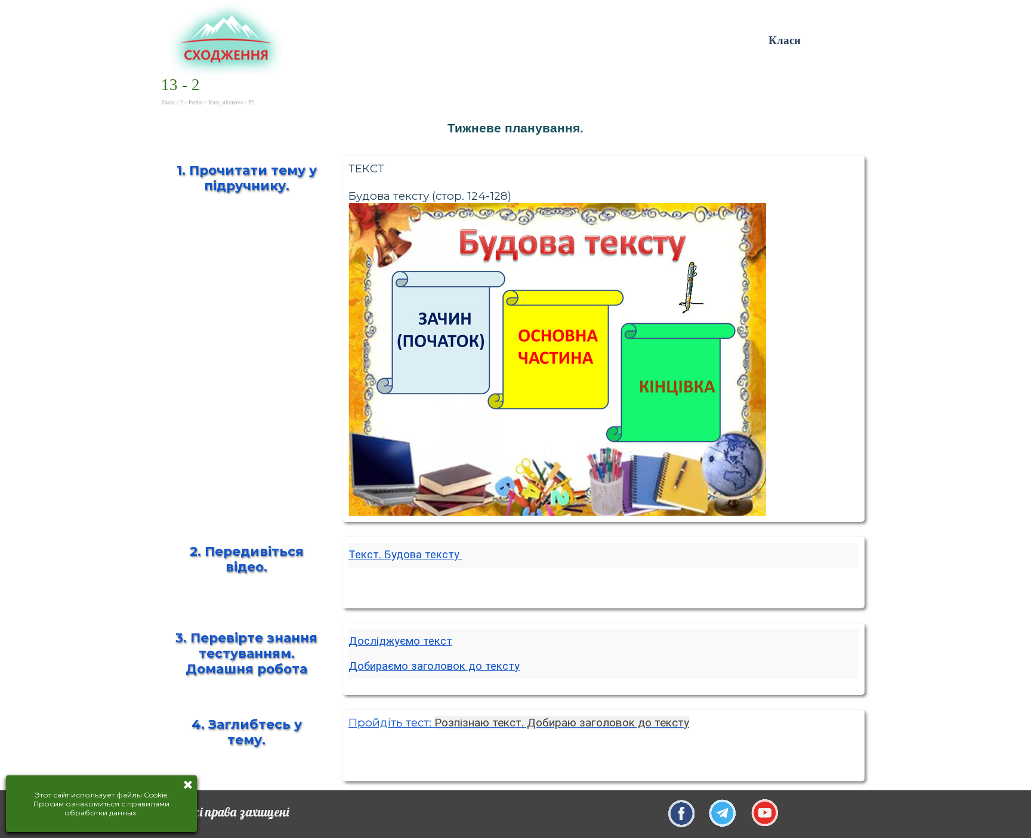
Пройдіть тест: (518, 722)
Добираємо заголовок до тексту (434, 666)
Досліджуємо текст (400, 641)
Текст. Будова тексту (405, 554)
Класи (784, 40)
